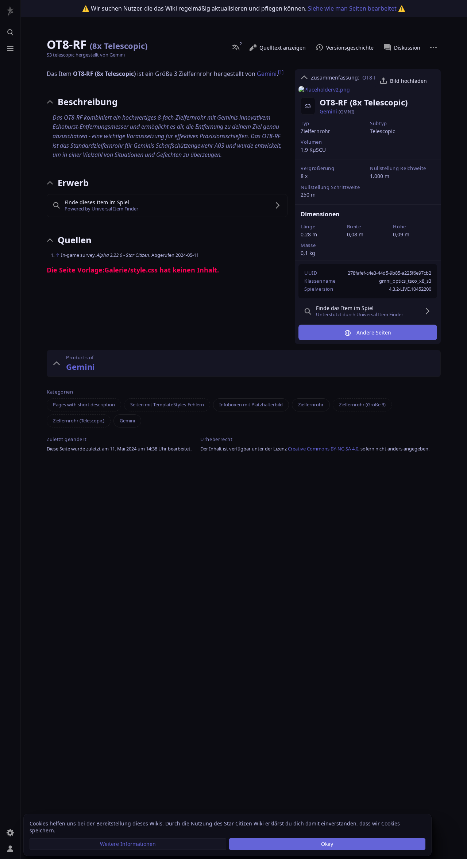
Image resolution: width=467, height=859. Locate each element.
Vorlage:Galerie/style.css (117, 270)
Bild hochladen (408, 80)
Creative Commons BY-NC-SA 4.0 (323, 448)
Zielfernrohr (315, 131)
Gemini (328, 111)
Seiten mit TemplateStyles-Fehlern (167, 404)
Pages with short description (84, 404)
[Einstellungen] (10, 832)
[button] (128, 844)
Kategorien (60, 392)
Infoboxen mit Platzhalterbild (251, 404)
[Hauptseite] (10, 11)
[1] (301, 303)
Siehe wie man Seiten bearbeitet (352, 8)
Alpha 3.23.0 (109, 255)
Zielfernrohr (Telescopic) (78, 420)
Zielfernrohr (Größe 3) (362, 404)
